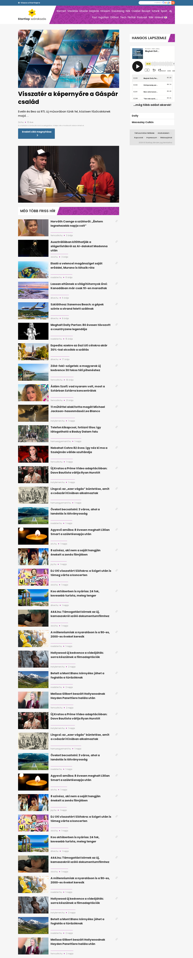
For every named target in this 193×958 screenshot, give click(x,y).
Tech (123, 17)
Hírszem (105, 11)
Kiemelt (61, 11)
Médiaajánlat (166, 137)
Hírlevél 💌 (161, 17)
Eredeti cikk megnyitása (36, 131)
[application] (68, 174)
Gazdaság (117, 11)
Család (136, 11)
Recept (146, 11)
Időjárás (94, 11)
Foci (94, 17)
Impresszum (151, 137)
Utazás (83, 11)
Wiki (151, 17)
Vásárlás (72, 11)
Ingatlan (103, 17)
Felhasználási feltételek (144, 133)
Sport (164, 11)
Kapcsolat (138, 137)
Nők (128, 11)
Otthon (114, 17)
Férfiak (132, 17)
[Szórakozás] (33, 15)
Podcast (142, 17)
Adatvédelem (163, 133)
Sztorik (155, 11)
